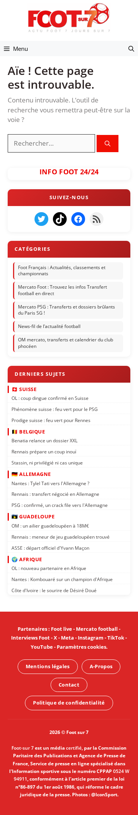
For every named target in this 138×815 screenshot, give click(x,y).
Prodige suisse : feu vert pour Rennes (51, 420)
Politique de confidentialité (69, 702)
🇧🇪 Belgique (28, 431)
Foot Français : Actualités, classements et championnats (61, 270)
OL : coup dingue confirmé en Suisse (50, 398)
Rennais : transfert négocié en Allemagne (55, 494)
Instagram (91, 638)
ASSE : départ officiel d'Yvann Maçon (50, 547)
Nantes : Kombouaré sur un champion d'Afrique (62, 579)
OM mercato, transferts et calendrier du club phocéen (65, 342)
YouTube (42, 646)
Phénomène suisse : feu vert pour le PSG (55, 409)
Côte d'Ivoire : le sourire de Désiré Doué (54, 590)
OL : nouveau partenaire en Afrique (49, 568)
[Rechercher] (107, 143)
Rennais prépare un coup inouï (44, 452)
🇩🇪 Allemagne (31, 474)
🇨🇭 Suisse (24, 388)
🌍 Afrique (27, 558)
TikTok (115, 638)
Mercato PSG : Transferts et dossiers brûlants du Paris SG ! (66, 309)
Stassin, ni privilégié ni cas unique (47, 462)
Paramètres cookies (81, 646)
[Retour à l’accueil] (69, 17)
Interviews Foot (30, 638)
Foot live (61, 628)
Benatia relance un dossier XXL (44, 440)
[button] (131, 48)
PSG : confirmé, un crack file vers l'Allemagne (60, 505)
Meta (67, 638)
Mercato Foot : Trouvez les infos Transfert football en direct (62, 290)
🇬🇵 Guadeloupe (33, 516)
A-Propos (101, 666)
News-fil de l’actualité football (49, 326)
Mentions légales (48, 666)
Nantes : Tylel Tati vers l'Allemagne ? (50, 483)
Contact (69, 684)
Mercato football (97, 628)
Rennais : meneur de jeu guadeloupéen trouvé (61, 536)
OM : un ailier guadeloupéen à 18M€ (50, 525)
